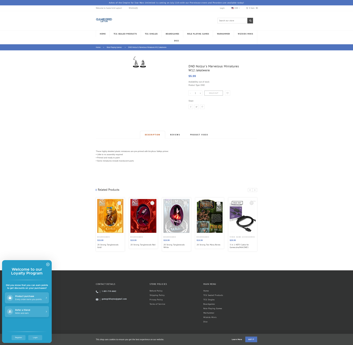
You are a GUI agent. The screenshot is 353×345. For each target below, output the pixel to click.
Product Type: (194, 85)
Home (98, 47)
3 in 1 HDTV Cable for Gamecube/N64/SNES (239, 246)
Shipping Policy (157, 295)
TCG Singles (209, 299)
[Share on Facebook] (190, 107)
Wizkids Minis (210, 317)
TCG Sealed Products (213, 295)
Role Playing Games (114, 47)
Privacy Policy (156, 299)
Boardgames (209, 304)
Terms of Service (157, 304)
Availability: (193, 81)
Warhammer (208, 313)
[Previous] (250, 190)
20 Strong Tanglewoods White (174, 246)
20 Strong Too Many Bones (208, 244)
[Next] (254, 190)
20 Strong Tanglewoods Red (142, 244)
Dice (205, 321)
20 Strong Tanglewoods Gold (108, 246)
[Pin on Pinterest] (202, 107)
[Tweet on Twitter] (196, 107)
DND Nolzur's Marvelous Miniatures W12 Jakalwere (147, 47)
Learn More (237, 339)
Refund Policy (156, 291)
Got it (251, 339)
